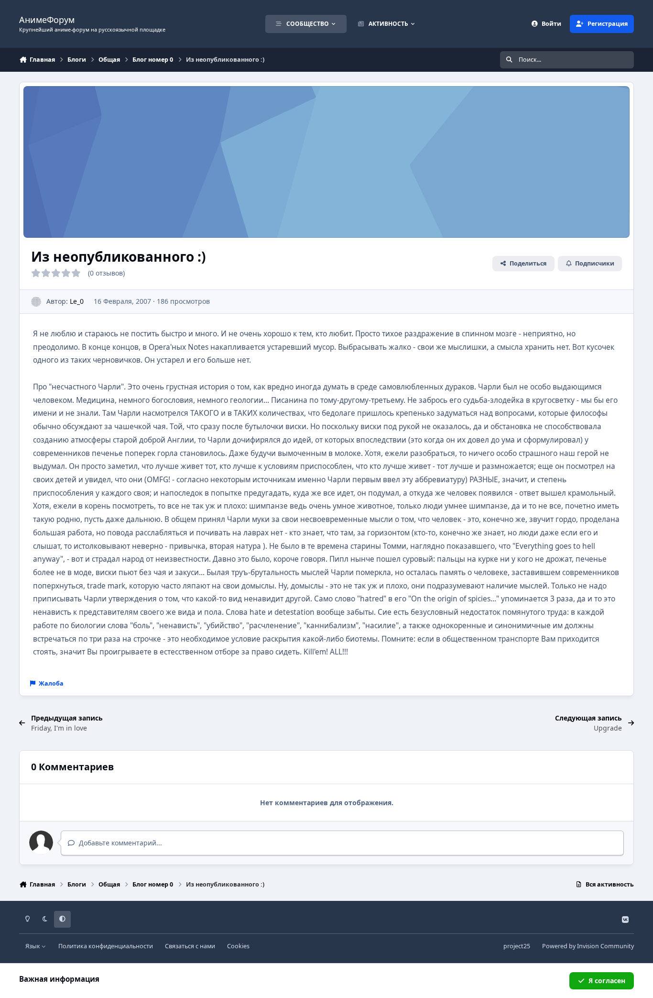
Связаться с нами (190, 946)
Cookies (238, 946)
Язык (33, 946)
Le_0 (77, 301)
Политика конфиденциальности (105, 946)
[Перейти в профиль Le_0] (36, 302)
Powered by (588, 946)
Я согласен (606, 980)
